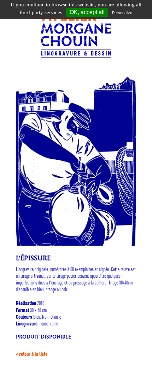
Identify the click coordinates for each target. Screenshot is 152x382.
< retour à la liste (31, 354)
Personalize (122, 13)
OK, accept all (87, 12)
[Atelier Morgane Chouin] (76, 31)
